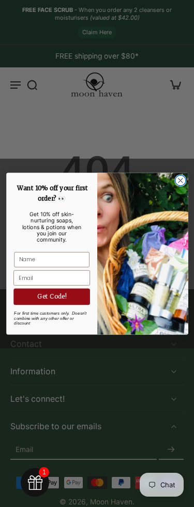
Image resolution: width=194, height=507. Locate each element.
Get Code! (51, 296)
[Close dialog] (180, 180)
